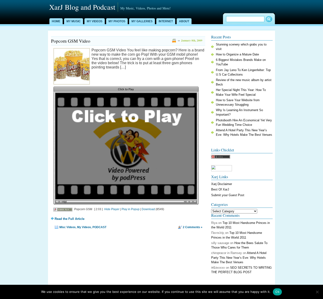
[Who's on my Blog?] (220, 157)
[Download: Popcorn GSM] (62, 209)
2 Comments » (192, 227)
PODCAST (99, 227)
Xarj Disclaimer (221, 184)
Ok (277, 292)
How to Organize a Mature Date (237, 54)
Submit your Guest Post (227, 195)
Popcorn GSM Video (70, 41)
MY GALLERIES (142, 21)
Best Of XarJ (220, 189)
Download (148, 209)
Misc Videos (67, 227)
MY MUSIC (73, 21)
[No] (317, 292)
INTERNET (166, 21)
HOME (56, 21)
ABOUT (184, 21)
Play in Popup (131, 209)
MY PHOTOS (117, 21)
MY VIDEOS (94, 21)
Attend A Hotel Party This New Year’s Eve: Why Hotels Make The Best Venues (238, 257)
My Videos (84, 227)
